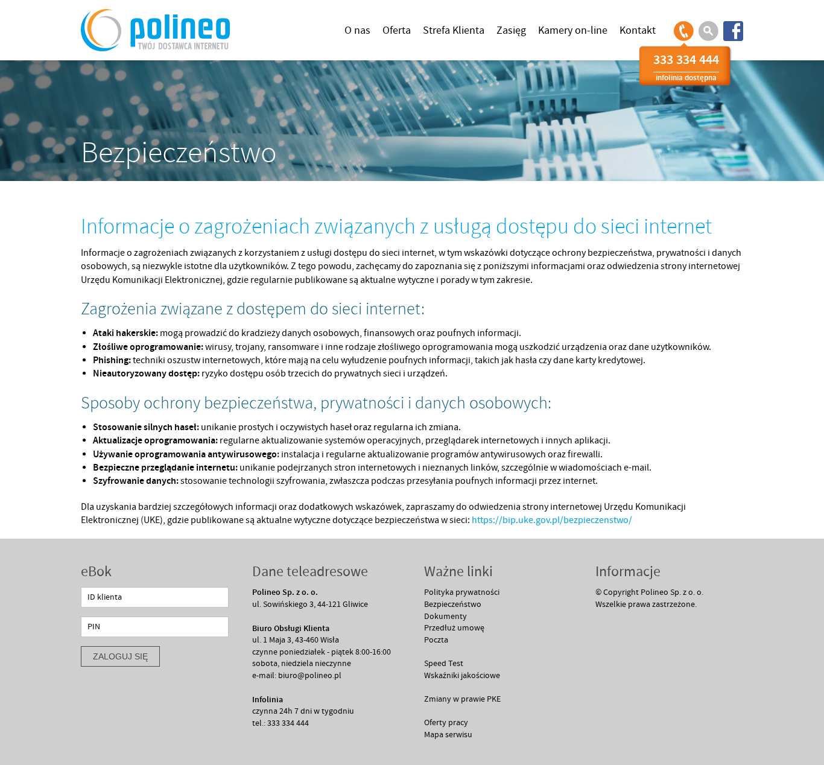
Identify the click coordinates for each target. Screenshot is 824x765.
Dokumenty (445, 616)
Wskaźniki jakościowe (462, 675)
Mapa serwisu (448, 734)
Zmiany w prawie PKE (462, 699)
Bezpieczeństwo (452, 604)
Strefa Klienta (453, 30)
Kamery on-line (572, 30)
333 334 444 (288, 723)
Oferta (396, 30)
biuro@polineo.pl (309, 675)
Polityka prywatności (461, 592)
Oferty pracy (446, 722)
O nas (357, 30)
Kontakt (638, 30)
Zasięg (511, 30)
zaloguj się (120, 656)
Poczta (436, 640)
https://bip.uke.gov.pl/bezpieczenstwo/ (552, 520)
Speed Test (443, 663)
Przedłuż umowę (454, 628)
